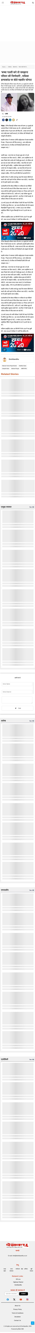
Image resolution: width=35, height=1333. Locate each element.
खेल (22, 1269)
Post (19, 708)
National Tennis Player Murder (9, 365)
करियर (26, 1269)
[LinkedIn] (10, 120)
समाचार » (10, 67)
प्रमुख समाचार (6, 507)
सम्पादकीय (4, 890)
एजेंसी (6, 114)
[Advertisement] (17, 22)
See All (31, 507)
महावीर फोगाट (24, 368)
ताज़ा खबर (5, 1270)
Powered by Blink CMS (17, 1329)
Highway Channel (18, 1282)
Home (4, 67)
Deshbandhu (18, 1285)
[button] (3, 4)
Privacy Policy (17, 1309)
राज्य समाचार (11, 1270)
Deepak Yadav (5, 368)
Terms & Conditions (17, 1313)
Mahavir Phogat (15, 368)
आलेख (3, 721)
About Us (17, 1305)
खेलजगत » (15, 67)
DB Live (18, 1279)
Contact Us (17, 1320)
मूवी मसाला (31, 1270)
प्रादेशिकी (4, 1059)
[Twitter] (6, 120)
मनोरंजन (18, 1269)
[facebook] (3, 120)
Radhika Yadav (22, 365)
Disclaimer (17, 1317)
